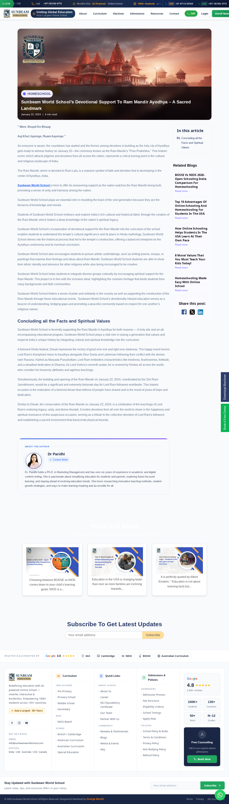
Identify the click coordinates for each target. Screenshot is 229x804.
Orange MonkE (95, 799)
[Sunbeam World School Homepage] (20, 677)
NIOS (129, 656)
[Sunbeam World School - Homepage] (16, 13)
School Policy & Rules (155, 731)
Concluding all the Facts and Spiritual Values (192, 143)
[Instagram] (19, 723)
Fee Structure (151, 700)
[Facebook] (12, 723)
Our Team (106, 713)
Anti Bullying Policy (154, 749)
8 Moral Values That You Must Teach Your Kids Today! (190, 259)
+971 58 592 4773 (29, 3)
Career (104, 697)
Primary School (66, 697)
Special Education (68, 752)
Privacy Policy (151, 743)
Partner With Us (109, 719)
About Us (105, 691)
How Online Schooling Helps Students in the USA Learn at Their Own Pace (191, 234)
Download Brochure (224, 387)
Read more (181, 191)
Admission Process (154, 694)
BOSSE (147, 656)
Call (193, 13)
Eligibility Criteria (153, 706)
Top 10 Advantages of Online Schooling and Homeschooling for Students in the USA (191, 208)
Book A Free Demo (224, 418)
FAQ (102, 749)
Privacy (200, 799)
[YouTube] (26, 723)
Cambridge (108, 656)
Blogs (103, 737)
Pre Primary (65, 691)
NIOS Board (65, 721)
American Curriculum (70, 740)
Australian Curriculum (175, 656)
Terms (189, 799)
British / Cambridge (69, 734)
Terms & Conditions (154, 737)
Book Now (204, 759)
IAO (88, 656)
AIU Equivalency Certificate (110, 704)
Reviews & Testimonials (114, 731)
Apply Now (149, 718)
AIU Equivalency (216, 799)
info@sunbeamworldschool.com (26, 743)
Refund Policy (151, 755)
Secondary (64, 709)
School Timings (152, 712)
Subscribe (153, 635)
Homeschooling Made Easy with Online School (191, 282)
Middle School (66, 703)
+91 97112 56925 (181, 3)
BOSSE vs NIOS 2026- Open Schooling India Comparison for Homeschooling (190, 181)
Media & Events (109, 743)
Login (204, 13)
